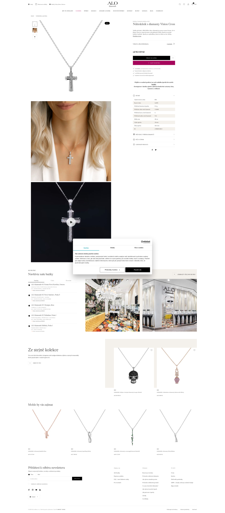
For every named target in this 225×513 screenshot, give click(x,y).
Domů (32, 16)
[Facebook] (29, 490)
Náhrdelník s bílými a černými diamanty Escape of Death (128, 392)
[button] (137, 36)
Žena (32, 474)
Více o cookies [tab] (138, 247)
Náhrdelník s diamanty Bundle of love (37, 451)
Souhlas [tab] (86, 248)
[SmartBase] (61, 509)
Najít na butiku (155, 63)
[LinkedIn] (40, 490)
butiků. (154, 84)
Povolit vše (137, 269)
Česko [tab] (52, 280)
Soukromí (194, 509)
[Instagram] (32, 490)
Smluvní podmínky (184, 509)
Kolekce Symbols (137, 21)
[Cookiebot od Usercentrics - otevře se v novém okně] (142, 242)
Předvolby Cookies (111, 269)
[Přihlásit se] (188, 4)
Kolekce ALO (146, 21)
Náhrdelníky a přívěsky (41, 16)
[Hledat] (180, 4)
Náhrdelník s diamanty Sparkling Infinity (81, 451)
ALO (107, 23)
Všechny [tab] (36, 280)
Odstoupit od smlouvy (172, 509)
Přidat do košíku (151, 58)
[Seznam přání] (184, 4)
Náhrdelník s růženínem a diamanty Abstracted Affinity (170, 392)
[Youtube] (36, 490)
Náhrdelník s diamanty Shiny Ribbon (166, 451)
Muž (39, 474)
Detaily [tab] (112, 247)
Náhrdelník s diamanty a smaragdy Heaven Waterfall (127, 451)
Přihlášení (77, 478)
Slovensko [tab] (68, 280)
